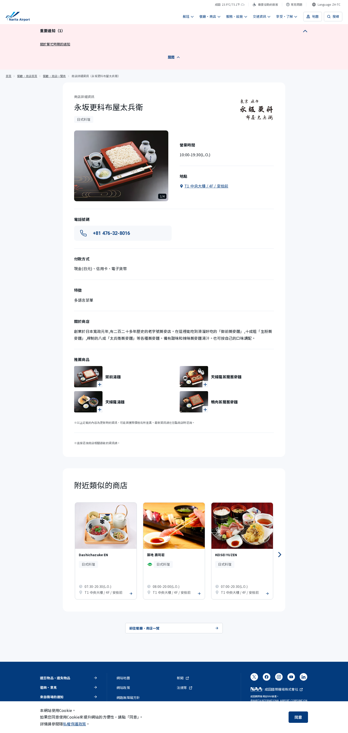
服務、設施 (234, 16)
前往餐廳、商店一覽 (144, 628)
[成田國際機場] (18, 16)
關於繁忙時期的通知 (55, 44)
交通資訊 (259, 16)
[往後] (279, 555)
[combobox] (326, 4)
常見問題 (296, 4)
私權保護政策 (74, 724)
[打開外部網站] (254, 678)
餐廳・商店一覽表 (54, 76)
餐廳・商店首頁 (27, 76)
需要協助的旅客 (268, 4)
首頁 (8, 76)
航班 (186, 16)
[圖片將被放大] (88, 376)
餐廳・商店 (207, 16)
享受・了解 (284, 16)
